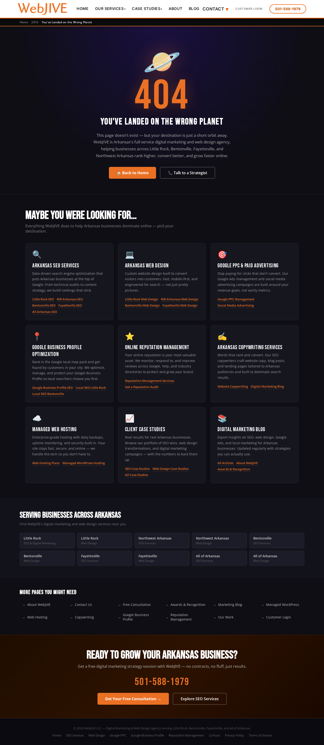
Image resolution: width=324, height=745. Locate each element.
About (175, 8)
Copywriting (84, 617)
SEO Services (75, 735)
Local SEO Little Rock (91, 387)
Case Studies (147, 8)
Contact (215, 9)
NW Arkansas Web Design (179, 299)
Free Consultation (137, 604)
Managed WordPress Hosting (83, 463)
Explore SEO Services (200, 698)
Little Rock (40, 540)
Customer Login (248, 8)
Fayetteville (90, 558)
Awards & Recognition (234, 469)
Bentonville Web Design (142, 305)
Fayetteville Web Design (179, 305)
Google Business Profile (136, 617)
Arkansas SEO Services (55, 265)
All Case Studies (136, 475)
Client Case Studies (145, 429)
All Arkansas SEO (44, 312)
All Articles (225, 463)
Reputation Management (181, 617)
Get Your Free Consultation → (133, 698)
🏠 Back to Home (132, 172)
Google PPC (118, 735)
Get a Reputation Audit (141, 387)
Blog (194, 8)
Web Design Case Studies (171, 468)
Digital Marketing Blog (267, 386)
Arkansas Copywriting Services (250, 347)
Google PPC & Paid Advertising (248, 265)
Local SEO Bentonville (48, 394)
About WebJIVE (247, 463)
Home (82, 8)
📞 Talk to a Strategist (187, 172)
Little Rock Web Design (141, 299)
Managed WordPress (282, 604)
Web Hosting (37, 617)
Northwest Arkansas (155, 540)
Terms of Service (260, 735)
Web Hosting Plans (46, 463)
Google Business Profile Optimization (57, 351)
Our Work (225, 617)
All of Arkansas (208, 558)
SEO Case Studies (137, 468)
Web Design (96, 735)
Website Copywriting (233, 386)
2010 (34, 22)
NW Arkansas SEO (70, 299)
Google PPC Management (236, 299)
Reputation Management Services (149, 381)
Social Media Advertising (236, 305)
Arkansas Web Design (147, 265)
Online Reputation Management (157, 347)
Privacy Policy (234, 735)
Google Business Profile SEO (52, 387)
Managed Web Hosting (54, 429)
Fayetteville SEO (70, 305)
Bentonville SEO (44, 305)
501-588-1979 (288, 9)
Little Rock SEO (43, 299)
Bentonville (262, 540)
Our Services (110, 8)
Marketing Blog (230, 604)
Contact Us (83, 604)
